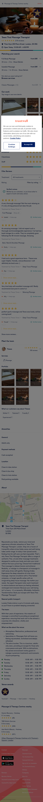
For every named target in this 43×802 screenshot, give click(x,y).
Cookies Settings (11, 146)
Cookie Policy (15, 138)
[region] (21, 134)
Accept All (28, 144)
